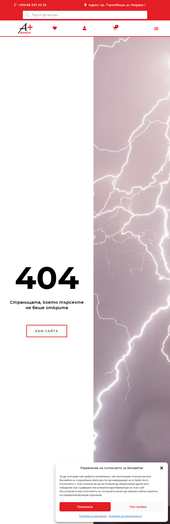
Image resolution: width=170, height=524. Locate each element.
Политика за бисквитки (93, 516)
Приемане (85, 507)
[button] (162, 468)
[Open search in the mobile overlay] (85, 15)
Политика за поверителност (125, 516)
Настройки (138, 507)
